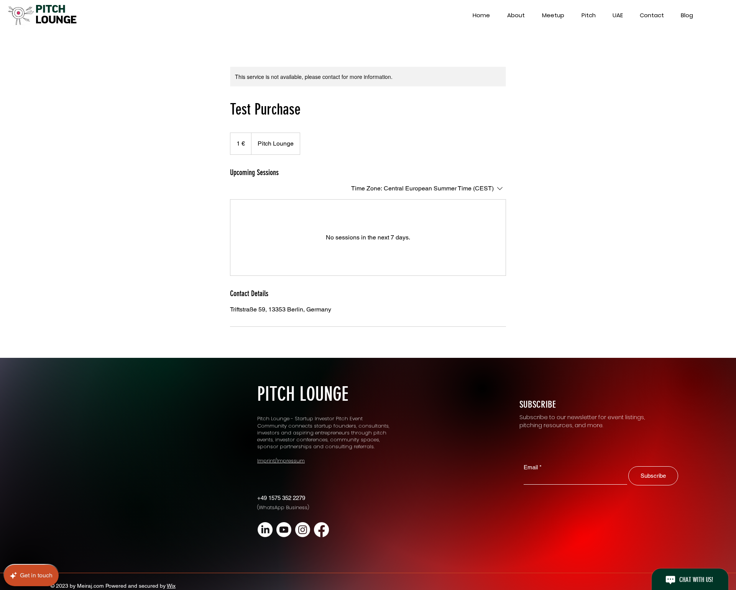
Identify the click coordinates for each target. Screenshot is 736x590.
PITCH (50, 9)
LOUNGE (55, 20)
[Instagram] (302, 529)
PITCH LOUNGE (302, 394)
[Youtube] (283, 529)
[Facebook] (321, 529)
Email (531, 467)
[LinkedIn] (265, 529)
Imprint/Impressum (281, 460)
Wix (171, 586)
